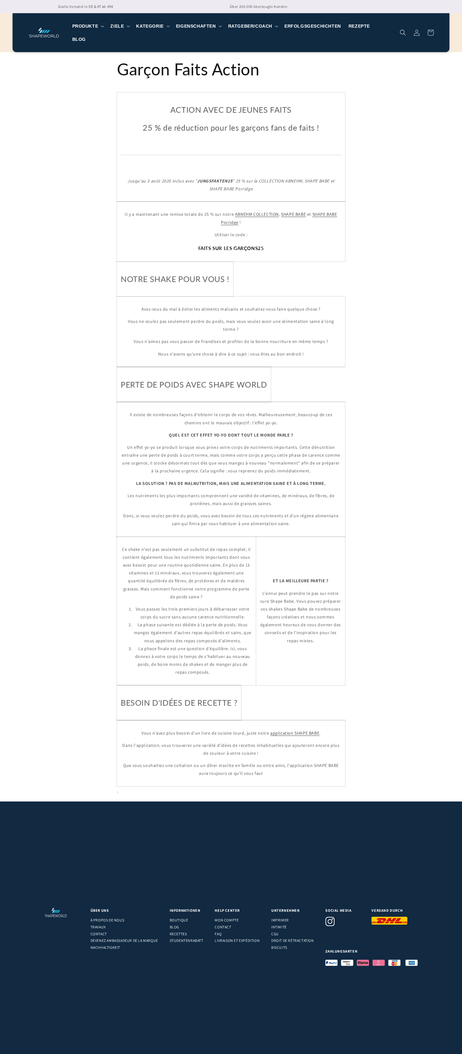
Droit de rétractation (292, 940)
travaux (98, 927)
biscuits (279, 947)
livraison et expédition (237, 940)
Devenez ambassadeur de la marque (124, 940)
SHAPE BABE (293, 214)
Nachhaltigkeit (105, 947)
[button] (88, 26)
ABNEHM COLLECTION (257, 214)
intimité (279, 927)
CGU (275, 934)
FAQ (218, 934)
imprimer (280, 920)
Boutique (179, 920)
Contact (99, 934)
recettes (178, 934)
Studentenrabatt (186, 940)
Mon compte (227, 920)
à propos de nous (107, 920)
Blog (174, 927)
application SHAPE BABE (294, 733)
